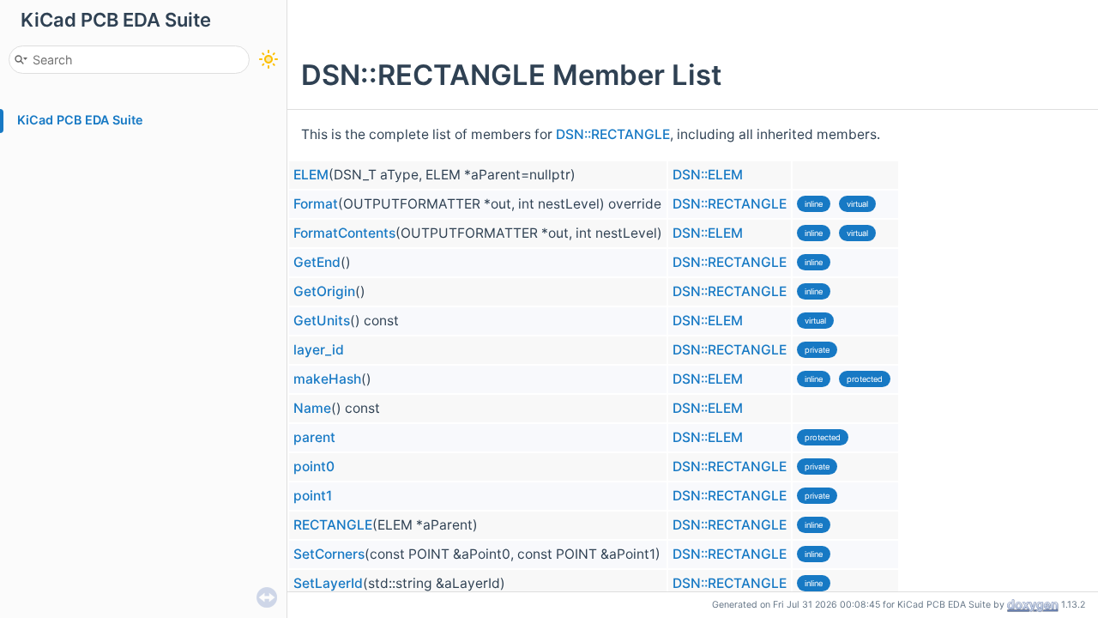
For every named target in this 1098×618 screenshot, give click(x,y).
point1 (312, 496)
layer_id (318, 350)
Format (315, 204)
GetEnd (317, 262)
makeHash (327, 379)
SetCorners (329, 554)
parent (314, 437)
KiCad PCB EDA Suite (80, 119)
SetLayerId (328, 583)
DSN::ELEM (708, 175)
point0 (314, 466)
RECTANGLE (332, 525)
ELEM (311, 175)
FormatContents (344, 233)
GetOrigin (324, 291)
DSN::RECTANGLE (613, 134)
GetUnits (321, 320)
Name (312, 408)
